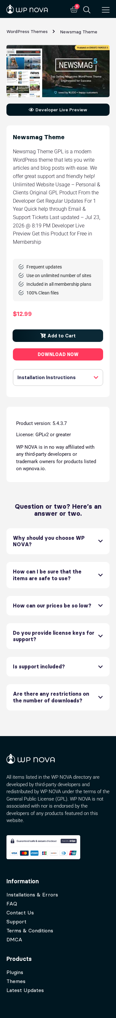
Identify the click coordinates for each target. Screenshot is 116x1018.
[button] (58, 335)
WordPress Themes (27, 31)
